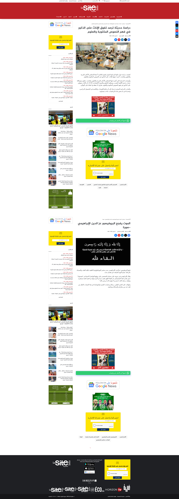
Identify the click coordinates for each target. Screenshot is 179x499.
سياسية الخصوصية (121, 496)
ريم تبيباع (121, 36)
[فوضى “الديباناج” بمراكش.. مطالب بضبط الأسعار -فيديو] (52, 176)
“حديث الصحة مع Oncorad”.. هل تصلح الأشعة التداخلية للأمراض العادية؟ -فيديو (66, 157)
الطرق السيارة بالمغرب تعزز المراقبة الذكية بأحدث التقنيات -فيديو (61, 127)
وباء (99, 188)
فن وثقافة (81, 17)
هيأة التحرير (128, 496)
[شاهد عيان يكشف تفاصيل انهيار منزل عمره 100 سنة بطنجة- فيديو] (52, 152)
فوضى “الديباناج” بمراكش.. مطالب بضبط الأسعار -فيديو (65, 175)
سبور (64, 17)
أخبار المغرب (123, 185)
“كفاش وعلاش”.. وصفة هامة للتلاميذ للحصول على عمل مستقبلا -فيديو (65, 133)
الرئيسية (119, 17)
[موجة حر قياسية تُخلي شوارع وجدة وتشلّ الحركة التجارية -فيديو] (52, 164)
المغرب (88, 185)
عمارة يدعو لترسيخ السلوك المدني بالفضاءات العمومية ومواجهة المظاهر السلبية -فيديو (65, 182)
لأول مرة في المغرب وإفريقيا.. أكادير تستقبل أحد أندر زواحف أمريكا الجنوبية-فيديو (65, 145)
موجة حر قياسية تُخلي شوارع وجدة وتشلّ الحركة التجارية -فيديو (65, 163)
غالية (69, 17)
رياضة (88, 17)
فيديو (74, 17)
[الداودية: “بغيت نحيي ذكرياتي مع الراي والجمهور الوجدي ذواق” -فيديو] (52, 139)
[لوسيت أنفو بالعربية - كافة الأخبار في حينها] (89, 8)
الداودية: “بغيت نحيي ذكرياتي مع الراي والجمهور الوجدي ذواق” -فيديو (65, 138)
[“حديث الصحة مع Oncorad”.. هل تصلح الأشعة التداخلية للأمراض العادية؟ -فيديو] (52, 158)
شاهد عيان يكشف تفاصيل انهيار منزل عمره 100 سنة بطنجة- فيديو (65, 150)
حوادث (93, 17)
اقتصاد (100, 17)
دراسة (105, 188)
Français (58, 17)
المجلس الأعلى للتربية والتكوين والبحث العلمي (105, 185)
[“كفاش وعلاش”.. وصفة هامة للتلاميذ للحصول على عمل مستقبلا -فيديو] (52, 133)
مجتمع (111, 17)
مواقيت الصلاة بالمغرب (112, 496)
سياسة (106, 17)
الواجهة (81, 185)
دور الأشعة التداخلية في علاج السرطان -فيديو (66, 169)
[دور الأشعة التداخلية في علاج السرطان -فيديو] (52, 170)
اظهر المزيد (61, 101)
